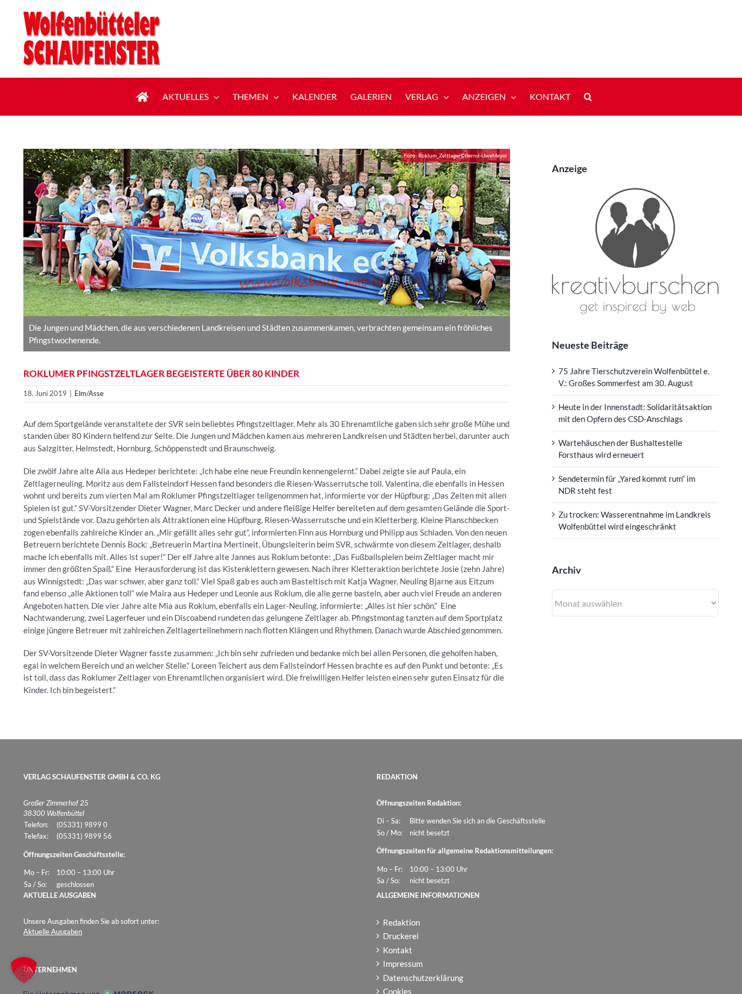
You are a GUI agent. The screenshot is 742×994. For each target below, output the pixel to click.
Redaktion (401, 922)
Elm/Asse (89, 393)
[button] (588, 97)
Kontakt (397, 950)
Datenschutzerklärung (423, 978)
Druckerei (401, 936)
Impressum (403, 963)
